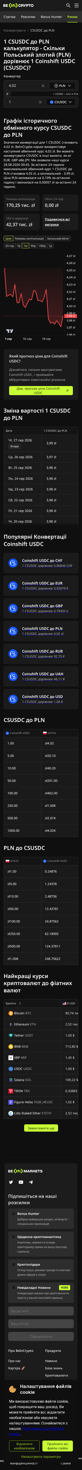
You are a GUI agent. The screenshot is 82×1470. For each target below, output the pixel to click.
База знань (54, 1368)
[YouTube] (21, 1182)
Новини (51, 1361)
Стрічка (9, 17)
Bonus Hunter (51, 17)
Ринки (72, 17)
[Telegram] (31, 1182)
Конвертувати (15, 30)
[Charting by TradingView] (10, 331)
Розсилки (28, 17)
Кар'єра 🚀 (16, 1368)
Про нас (14, 1361)
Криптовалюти (56, 1375)
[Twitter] (11, 1182)
